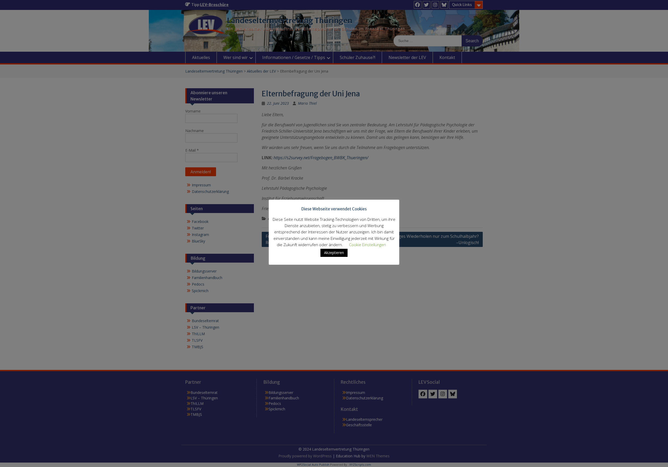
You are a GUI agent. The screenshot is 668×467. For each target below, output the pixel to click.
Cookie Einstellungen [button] (367, 244)
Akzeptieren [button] (334, 252)
